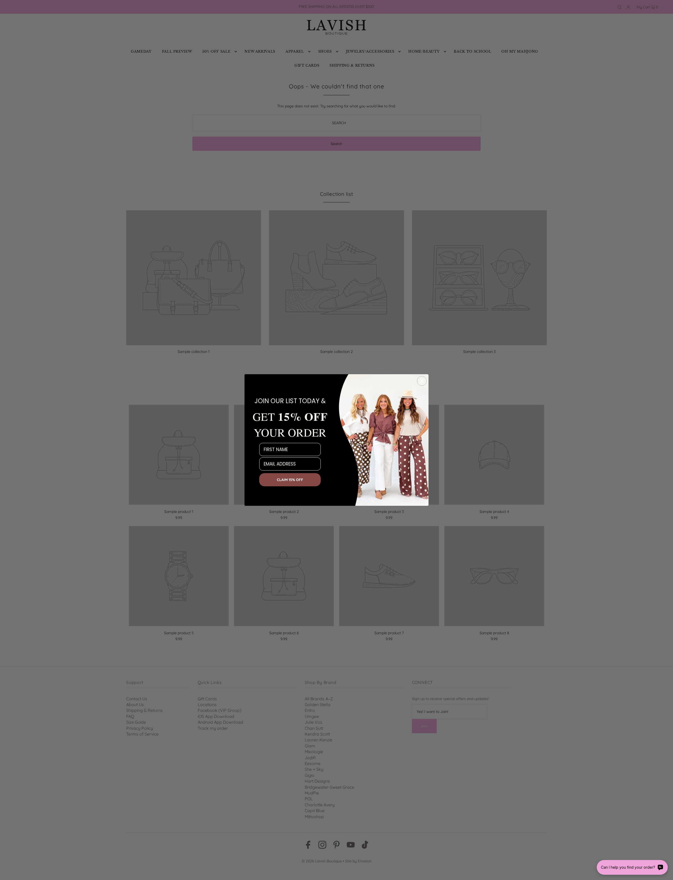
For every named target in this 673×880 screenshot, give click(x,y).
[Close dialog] (421, 381)
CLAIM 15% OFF (290, 479)
